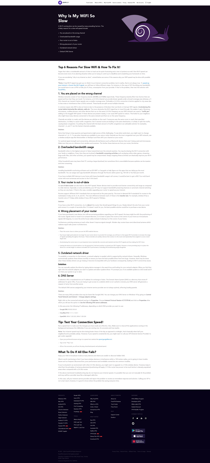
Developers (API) (136, 401)
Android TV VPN (62, 420)
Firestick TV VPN (62, 423)
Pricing (124, 2)
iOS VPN (60, 407)
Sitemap (149, 451)
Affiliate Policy (132, 451)
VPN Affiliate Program (137, 398)
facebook (133, 418)
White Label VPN (136, 404)
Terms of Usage (141, 451)
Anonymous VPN (95, 409)
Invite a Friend (94, 407)
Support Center (115, 414)
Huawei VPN (61, 426)
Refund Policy (124, 451)
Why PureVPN (107, 2)
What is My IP (77, 419)
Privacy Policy (115, 451)
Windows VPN (62, 398)
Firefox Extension (63, 415)
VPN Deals (93, 433)
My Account (140, 2)
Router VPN (77, 395)
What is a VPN (94, 404)
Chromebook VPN (63, 428)
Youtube (141, 418)
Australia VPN (94, 428)
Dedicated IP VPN (79, 401)
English (149, 2)
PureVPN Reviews (116, 401)
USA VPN (93, 423)
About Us (113, 398)
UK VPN (92, 425)
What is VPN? (98, 2)
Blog (91, 412)
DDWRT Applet (62, 431)
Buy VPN (92, 420)
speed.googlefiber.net (105, 339)
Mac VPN (60, 401)
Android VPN (62, 404)
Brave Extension (62, 412)
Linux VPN (77, 398)
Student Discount (136, 407)
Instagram (145, 418)
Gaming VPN (77, 403)
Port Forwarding (78, 406)
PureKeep (76, 411)
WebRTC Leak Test (79, 427)
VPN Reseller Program (137, 409)
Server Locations (117, 2)
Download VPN (94, 439)
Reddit (133, 423)
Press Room (114, 407)
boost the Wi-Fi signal (76, 85)
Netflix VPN (93, 431)
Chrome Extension (63, 409)
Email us (113, 417)
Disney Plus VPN (94, 436)
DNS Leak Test (78, 422)
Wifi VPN (92, 401)
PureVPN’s (61, 89)
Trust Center (89, 2)
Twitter (137, 418)
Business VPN (131, 2)
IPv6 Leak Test (78, 425)
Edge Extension (62, 417)
